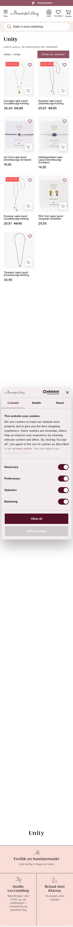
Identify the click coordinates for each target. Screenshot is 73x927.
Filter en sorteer (53, 54)
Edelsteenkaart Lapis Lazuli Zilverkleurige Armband (50, 160)
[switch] (63, 479)
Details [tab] (36, 402)
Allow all (36, 518)
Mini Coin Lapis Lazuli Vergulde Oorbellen (50, 217)
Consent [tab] (13, 402)
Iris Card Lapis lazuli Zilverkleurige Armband (17, 158)
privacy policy (22, 448)
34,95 (8, 279)
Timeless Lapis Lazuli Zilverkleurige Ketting (16, 273)
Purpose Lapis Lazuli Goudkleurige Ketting (16, 217)
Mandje (68, 15)
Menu (6, 14)
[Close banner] (67, 392)
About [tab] (60, 402)
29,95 (42, 223)
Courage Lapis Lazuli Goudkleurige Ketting (16, 102)
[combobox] (36, 26)
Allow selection (37, 531)
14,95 (42, 167)
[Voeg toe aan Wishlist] (30, 64)
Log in (48, 13)
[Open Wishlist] (58, 12)
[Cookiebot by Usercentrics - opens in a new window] (44, 392)
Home (7, 54)
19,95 (7, 164)
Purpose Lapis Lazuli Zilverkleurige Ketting (50, 102)
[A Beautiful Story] (28, 13)
